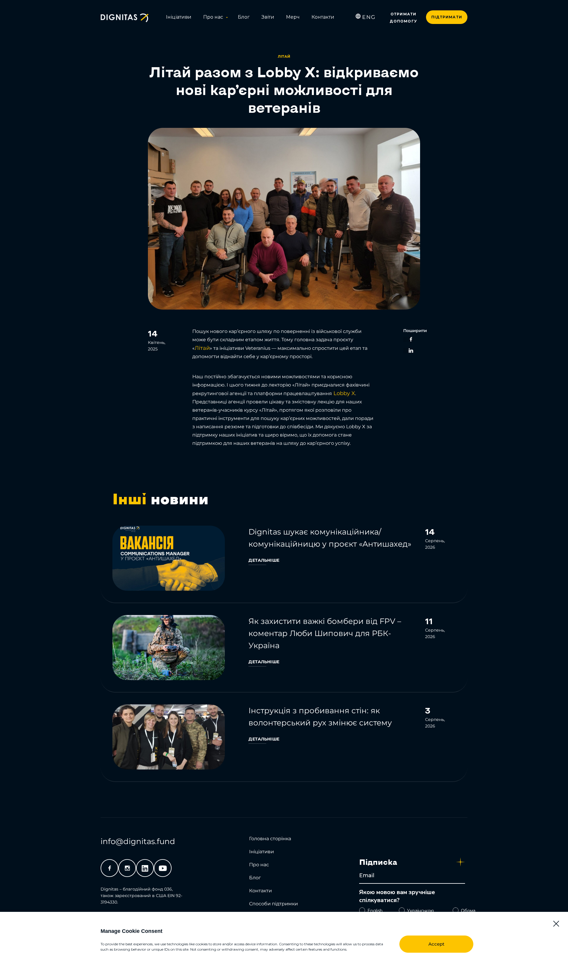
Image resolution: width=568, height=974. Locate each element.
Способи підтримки (273, 904)
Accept (436, 944)
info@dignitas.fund (138, 841)
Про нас (213, 17)
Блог (244, 17)
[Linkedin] (145, 868)
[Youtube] (163, 868)
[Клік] (284, 560)
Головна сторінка (270, 838)
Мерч (293, 17)
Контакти (323, 17)
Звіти (268, 17)
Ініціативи (178, 17)
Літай (202, 348)
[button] (556, 924)
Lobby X (343, 393)
